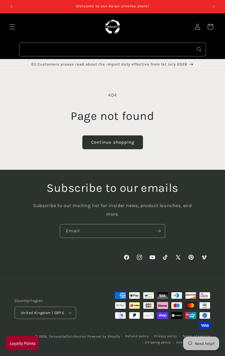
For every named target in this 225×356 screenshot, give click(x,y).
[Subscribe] (158, 231)
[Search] (199, 49)
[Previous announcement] (11, 6)
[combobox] (112, 49)
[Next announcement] (213, 6)
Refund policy (137, 336)
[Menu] (12, 26)
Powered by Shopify (103, 336)
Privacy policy (165, 336)
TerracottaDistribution (67, 336)
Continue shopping (112, 142)
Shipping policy (158, 342)
